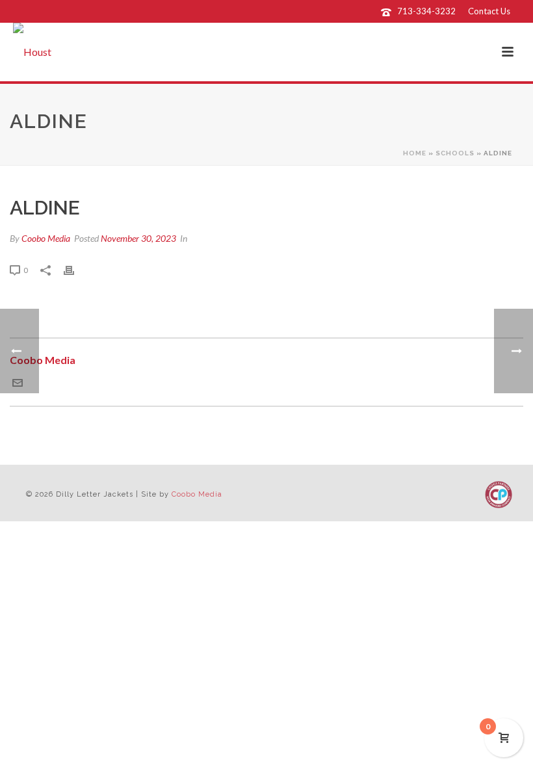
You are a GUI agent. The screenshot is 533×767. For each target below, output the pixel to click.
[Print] (75, 269)
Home (414, 153)
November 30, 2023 (138, 238)
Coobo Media (45, 238)
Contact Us (489, 11)
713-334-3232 (426, 11)
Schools (455, 153)
